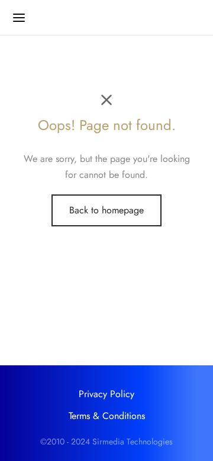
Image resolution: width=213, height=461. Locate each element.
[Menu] (19, 17)
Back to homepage (106, 210)
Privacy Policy (106, 394)
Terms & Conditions (107, 416)
